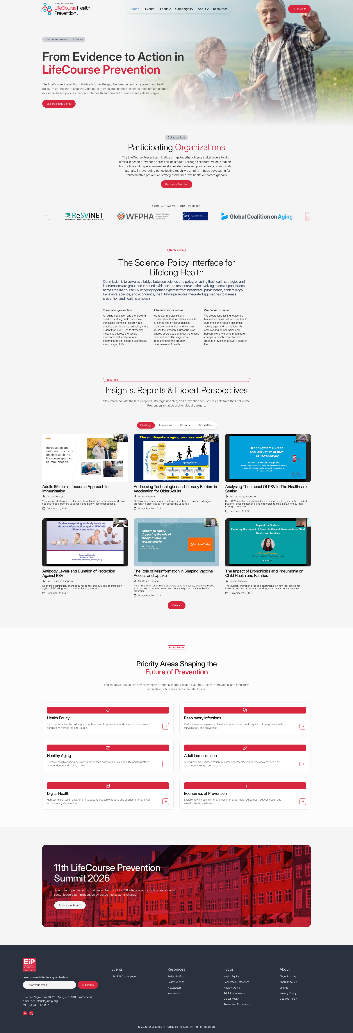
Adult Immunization (235, 993)
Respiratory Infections (236, 981)
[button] (164, 9)
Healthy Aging (232, 987)
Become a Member (176, 184)
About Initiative (288, 981)
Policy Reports (175, 981)
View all (176, 605)
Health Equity (231, 976)
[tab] (146, 425)
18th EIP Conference (123, 976)
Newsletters (174, 987)
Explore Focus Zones (59, 103)
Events (149, 9)
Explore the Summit (70, 905)
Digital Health (231, 998)
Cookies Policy (288, 998)
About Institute (288, 976)
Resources (220, 9)
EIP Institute (299, 8)
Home (135, 9)
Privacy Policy (288, 993)
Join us (284, 987)
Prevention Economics (237, 1004)
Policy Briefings (176, 976)
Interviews (173, 993)
